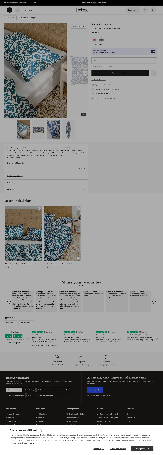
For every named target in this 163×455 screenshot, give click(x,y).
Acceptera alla (142, 449)
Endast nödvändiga (118, 449)
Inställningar (98, 449)
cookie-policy (29, 443)
